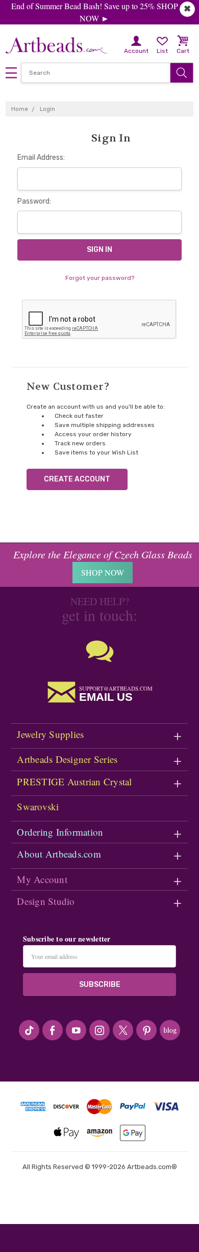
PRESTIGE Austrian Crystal (74, 781)
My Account (42, 879)
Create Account (77, 479)
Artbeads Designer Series (67, 759)
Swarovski (38, 806)
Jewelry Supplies (50, 734)
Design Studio (45, 901)
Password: (34, 201)
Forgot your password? (99, 277)
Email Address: (41, 157)
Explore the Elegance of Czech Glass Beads (102, 554)
